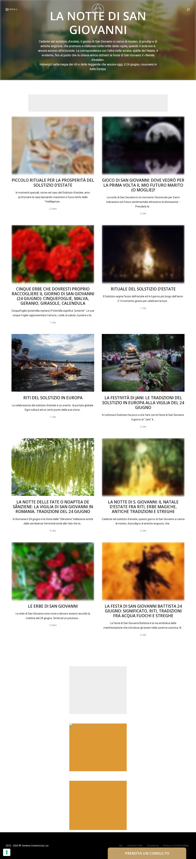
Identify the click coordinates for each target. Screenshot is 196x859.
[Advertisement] (98, 103)
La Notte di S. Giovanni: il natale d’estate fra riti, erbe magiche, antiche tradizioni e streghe (143, 506)
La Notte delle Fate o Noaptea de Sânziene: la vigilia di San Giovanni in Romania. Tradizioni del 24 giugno (53, 506)
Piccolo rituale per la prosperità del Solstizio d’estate (53, 182)
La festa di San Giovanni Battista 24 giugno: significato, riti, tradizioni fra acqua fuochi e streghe (143, 610)
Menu (13, 9)
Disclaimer (153, 845)
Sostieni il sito (135, 845)
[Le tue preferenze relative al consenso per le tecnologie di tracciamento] (6, 852)
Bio (121, 845)
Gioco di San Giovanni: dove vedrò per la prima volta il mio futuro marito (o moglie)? (143, 184)
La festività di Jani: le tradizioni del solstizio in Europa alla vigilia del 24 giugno (143, 402)
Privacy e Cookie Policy (175, 845)
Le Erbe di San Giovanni (53, 606)
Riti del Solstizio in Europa (52, 397)
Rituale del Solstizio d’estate (143, 289)
